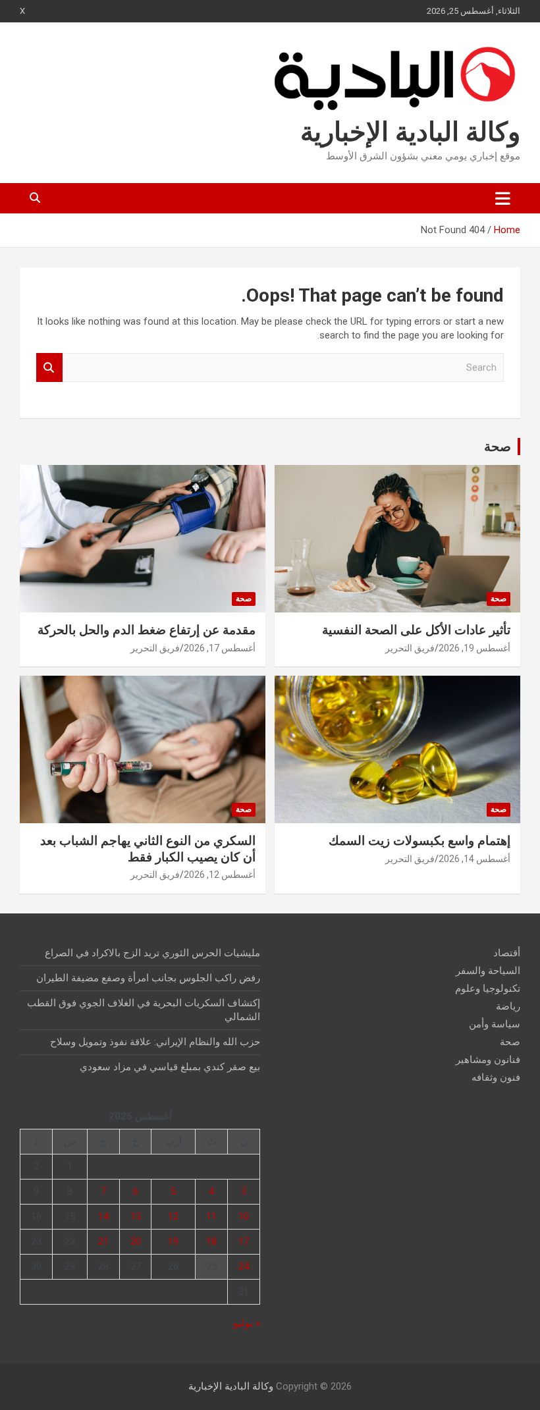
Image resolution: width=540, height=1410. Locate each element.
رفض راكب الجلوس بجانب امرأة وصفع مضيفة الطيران (148, 978)
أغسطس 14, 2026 (474, 859)
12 (173, 1216)
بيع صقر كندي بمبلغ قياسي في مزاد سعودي (170, 1067)
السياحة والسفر (488, 971)
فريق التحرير (410, 648)
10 (243, 1216)
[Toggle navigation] (502, 198)
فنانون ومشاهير (488, 1060)
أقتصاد (506, 953)
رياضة (508, 1006)
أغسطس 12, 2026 (220, 874)
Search (49, 368)
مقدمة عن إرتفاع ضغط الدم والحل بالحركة (147, 629)
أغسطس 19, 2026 (474, 648)
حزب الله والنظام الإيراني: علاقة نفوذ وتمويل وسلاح (155, 1042)
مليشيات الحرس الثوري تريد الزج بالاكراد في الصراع (152, 953)
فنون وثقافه (496, 1077)
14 (103, 1216)
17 (243, 1241)
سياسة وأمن (494, 1024)
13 (135, 1216)
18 (211, 1241)
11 (211, 1216)
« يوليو (246, 1323)
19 (173, 1241)
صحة (497, 446)
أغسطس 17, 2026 (220, 648)
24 (243, 1266)
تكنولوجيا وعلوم (487, 988)
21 (103, 1241)
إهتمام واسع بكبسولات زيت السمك (419, 840)
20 (135, 1241)
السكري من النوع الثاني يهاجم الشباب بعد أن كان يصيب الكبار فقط (148, 849)
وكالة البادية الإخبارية (410, 132)
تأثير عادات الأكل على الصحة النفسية (416, 629)
